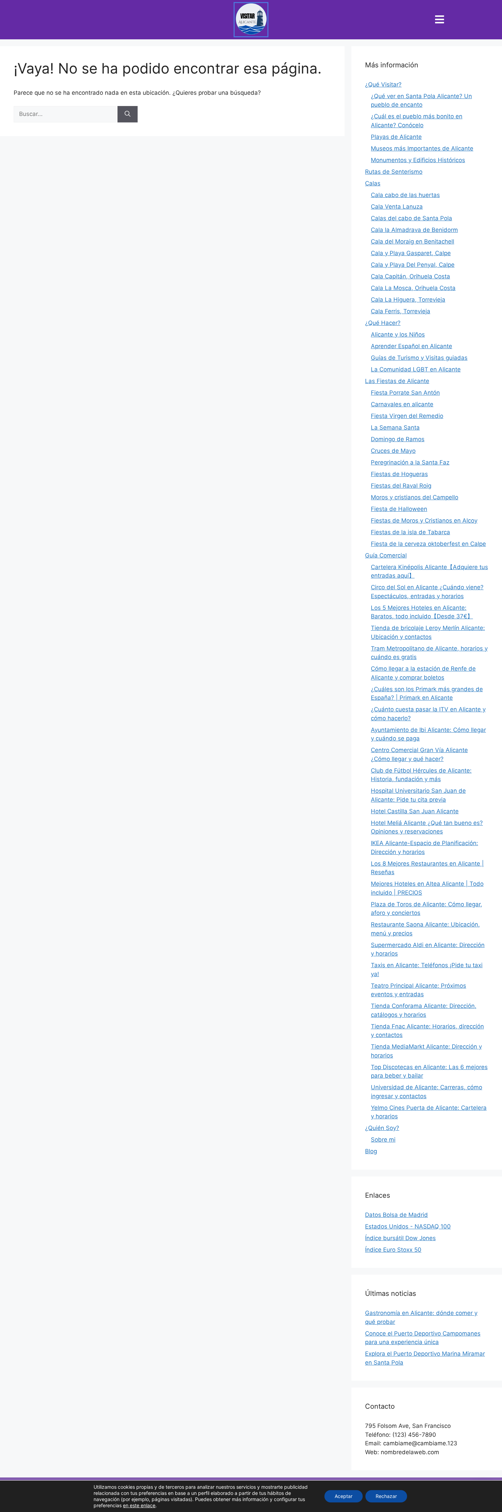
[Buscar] (127, 114)
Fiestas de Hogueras (399, 474)
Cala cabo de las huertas (405, 195)
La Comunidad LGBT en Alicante (416, 369)
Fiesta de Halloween (399, 508)
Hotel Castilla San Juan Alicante (415, 811)
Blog (371, 1151)
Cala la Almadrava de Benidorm (414, 229)
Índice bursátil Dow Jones (400, 1238)
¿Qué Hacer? (383, 322)
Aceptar (343, 1496)
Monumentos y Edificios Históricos (418, 160)
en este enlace (139, 1505)
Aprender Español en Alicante (411, 346)
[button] (440, 20)
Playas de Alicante (396, 136)
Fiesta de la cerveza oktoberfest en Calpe (428, 543)
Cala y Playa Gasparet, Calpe (411, 253)
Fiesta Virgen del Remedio (407, 415)
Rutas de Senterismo (393, 171)
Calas (372, 183)
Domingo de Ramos (397, 439)
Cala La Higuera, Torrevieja (408, 299)
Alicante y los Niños (398, 334)
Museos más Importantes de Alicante (422, 148)
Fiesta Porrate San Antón (405, 392)
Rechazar (386, 1496)
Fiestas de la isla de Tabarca (410, 532)
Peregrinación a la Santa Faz (410, 462)
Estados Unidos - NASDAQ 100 (408, 1226)
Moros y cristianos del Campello (414, 497)
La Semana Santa (395, 427)
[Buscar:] (65, 113)
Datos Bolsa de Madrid (396, 1214)
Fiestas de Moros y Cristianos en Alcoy (424, 520)
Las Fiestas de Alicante (397, 381)
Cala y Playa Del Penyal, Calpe (413, 264)
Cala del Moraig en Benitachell (412, 241)
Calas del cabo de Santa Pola (411, 218)
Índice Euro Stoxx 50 (393, 1249)
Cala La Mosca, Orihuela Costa (413, 288)
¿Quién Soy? (382, 1128)
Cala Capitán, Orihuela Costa (410, 276)
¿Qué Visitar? (383, 84)
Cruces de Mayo (393, 450)
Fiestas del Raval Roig (401, 485)
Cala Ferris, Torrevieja (400, 311)
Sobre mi (383, 1139)
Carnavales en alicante (402, 404)
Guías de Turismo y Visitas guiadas (419, 357)
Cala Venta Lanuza (397, 206)
